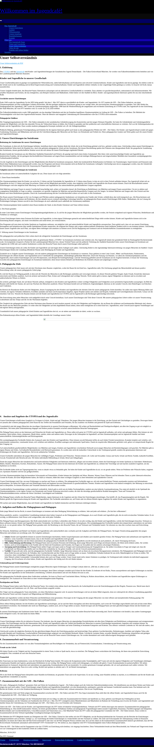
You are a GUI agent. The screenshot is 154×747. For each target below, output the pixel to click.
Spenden (8, 52)
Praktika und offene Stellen (18, 50)
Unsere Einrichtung (16, 28)
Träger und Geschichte (17, 44)
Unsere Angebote (15, 34)
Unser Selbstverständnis (17, 46)
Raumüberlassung (15, 36)
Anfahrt (12, 30)
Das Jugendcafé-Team (17, 42)
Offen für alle (14, 48)
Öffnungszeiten (14, 32)
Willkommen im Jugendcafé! (31, 11)
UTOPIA (6, 72)
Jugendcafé (20, 72)
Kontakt (12, 38)
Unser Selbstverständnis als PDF (11, 63)
